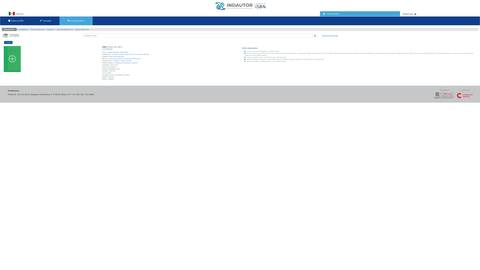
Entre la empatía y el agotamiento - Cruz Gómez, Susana (266, 61)
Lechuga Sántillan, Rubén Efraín (117, 52)
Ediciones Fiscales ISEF (116, 56)
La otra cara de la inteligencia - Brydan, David (263, 51)
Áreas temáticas (36, 29)
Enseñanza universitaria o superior (126, 63)
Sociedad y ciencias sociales (122, 61)
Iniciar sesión (333, 13)
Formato (50, 29)
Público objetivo (81, 29)
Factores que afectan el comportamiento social (124, 59)
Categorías (22, 29)
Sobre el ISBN (17, 21)
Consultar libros (77, 21)
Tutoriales (46, 21)
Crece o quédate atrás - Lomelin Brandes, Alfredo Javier (266, 57)
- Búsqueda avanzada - (330, 36)
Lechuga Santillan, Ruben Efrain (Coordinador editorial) (130, 54)
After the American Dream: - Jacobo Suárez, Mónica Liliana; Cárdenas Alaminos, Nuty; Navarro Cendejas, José (285, 59)
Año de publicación (64, 29)
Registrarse (408, 14)
